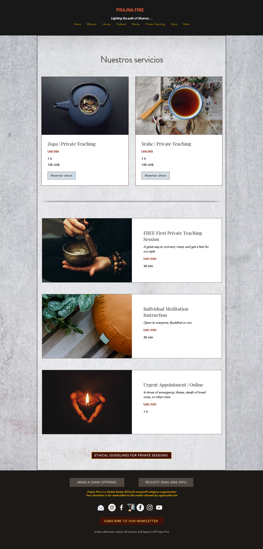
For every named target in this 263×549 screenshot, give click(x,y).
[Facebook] (121, 507)
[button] (91, 24)
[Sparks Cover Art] (131, 507)
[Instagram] (112, 507)
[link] (85, 144)
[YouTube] (159, 507)
